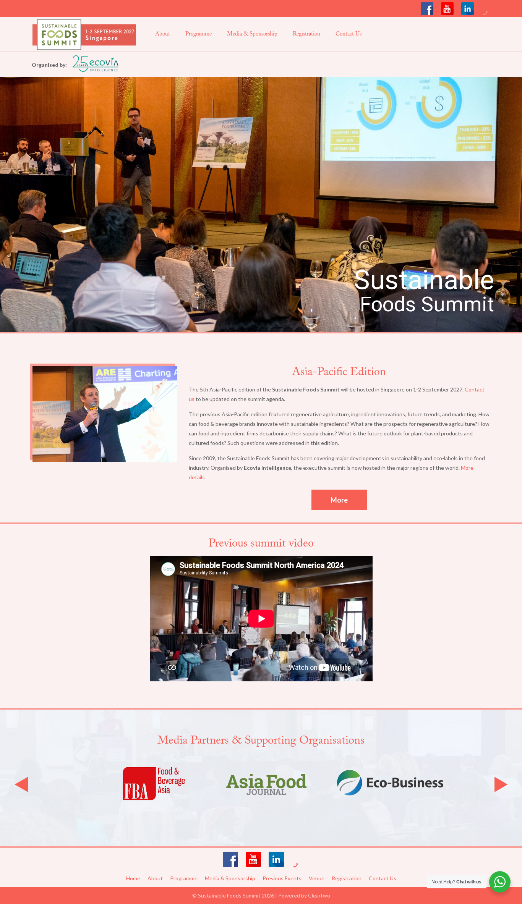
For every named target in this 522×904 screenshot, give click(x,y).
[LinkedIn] (467, 8)
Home (133, 878)
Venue (316, 878)
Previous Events (282, 878)
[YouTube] (447, 8)
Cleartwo (319, 895)
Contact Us (382, 878)
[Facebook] (427, 8)
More (339, 500)
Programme (184, 878)
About (155, 878)
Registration (347, 878)
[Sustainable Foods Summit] (84, 34)
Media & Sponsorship (230, 878)
